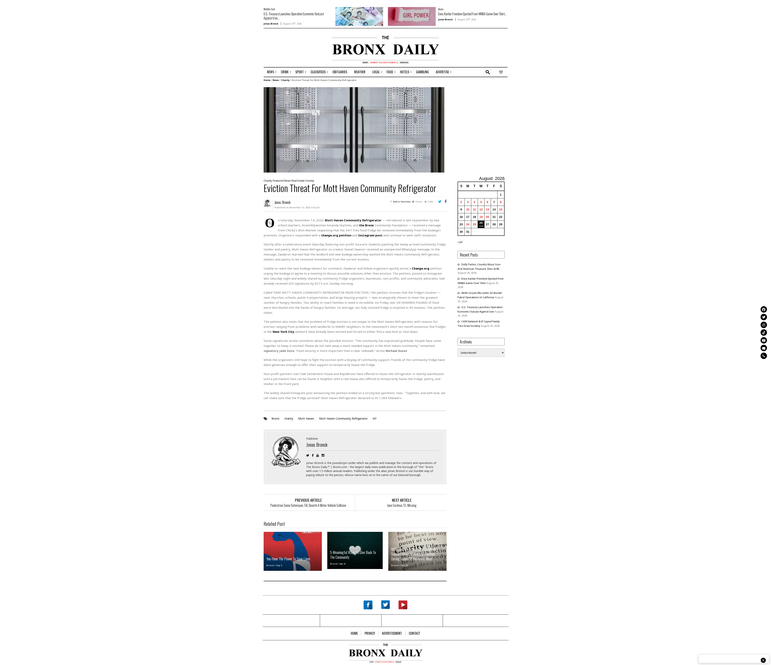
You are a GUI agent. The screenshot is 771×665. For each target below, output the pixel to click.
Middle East (269, 9)
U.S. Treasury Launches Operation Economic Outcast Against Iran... (294, 15)
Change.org (420, 268)
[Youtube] (764, 340)
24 (467, 224)
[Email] (764, 348)
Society (309, 180)
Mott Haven (306, 418)
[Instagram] (764, 325)
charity (288, 418)
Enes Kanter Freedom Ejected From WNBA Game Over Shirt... (472, 13)
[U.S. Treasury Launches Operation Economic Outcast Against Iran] (359, 16)
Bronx (275, 418)
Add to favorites (402, 201)
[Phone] (764, 355)
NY (374, 418)
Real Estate (298, 180)
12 (481, 209)
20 (487, 217)
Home (267, 80)
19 (481, 217)
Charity (285, 80)
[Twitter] (764, 317)
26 (481, 222)
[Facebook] (764, 309)
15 (500, 209)
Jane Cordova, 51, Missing (401, 505)
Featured (278, 180)
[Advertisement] (287, 48)
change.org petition (336, 235)
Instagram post (370, 235)
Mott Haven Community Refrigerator (353, 220)
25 (474, 224)
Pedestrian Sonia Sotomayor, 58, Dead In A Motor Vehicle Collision (308, 505)
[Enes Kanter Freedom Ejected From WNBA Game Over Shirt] (412, 16)
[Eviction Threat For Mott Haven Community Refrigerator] (354, 129)
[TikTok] (764, 332)
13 (487, 209)
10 (467, 209)
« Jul (460, 242)
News (440, 9)
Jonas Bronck (271, 23)
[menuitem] (270, 72)
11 (474, 209)
